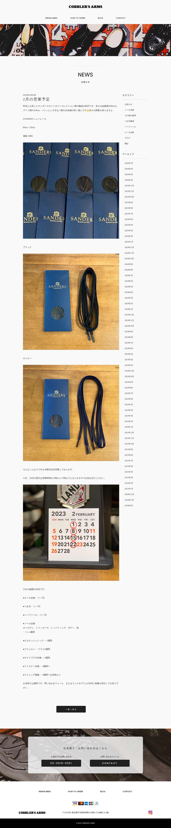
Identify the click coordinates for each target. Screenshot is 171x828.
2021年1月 (129, 489)
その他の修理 (130, 116)
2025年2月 (129, 236)
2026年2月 (129, 180)
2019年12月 (129, 500)
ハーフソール (130, 127)
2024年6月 (129, 281)
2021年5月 (129, 472)
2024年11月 (129, 253)
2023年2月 (129, 365)
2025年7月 (129, 214)
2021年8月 (129, 455)
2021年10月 (129, 444)
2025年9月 (129, 203)
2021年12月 (129, 433)
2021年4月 (129, 478)
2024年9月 (129, 264)
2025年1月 (129, 242)
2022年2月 (129, 421)
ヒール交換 (129, 132)
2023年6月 (129, 348)
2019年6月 (129, 506)
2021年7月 (129, 461)
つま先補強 (129, 121)
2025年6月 (129, 219)
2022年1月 (129, 427)
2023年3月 (129, 360)
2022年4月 (129, 410)
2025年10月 (129, 197)
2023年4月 (129, 354)
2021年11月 (129, 438)
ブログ (127, 138)
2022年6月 (129, 399)
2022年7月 (129, 393)
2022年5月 (129, 405)
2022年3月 (129, 416)
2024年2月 (129, 304)
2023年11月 (129, 320)
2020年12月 (129, 494)
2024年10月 (129, 259)
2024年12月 (129, 247)
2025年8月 (129, 208)
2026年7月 (129, 163)
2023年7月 (129, 343)
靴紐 (126, 144)
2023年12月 (129, 315)
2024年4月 (129, 292)
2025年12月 (129, 186)
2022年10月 (129, 377)
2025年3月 (129, 231)
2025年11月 (129, 191)
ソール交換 (129, 110)
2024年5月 (129, 287)
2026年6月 (129, 169)
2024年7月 (129, 275)
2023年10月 (129, 326)
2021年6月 (129, 466)
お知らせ (128, 104)
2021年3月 (129, 483)
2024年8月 (129, 270)
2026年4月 (129, 174)
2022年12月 (129, 371)
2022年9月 (129, 382)
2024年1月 (129, 309)
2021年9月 (129, 449)
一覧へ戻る (71, 709)
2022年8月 (129, 388)
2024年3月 (129, 298)
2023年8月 (129, 337)
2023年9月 (129, 332)
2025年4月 (129, 225)
